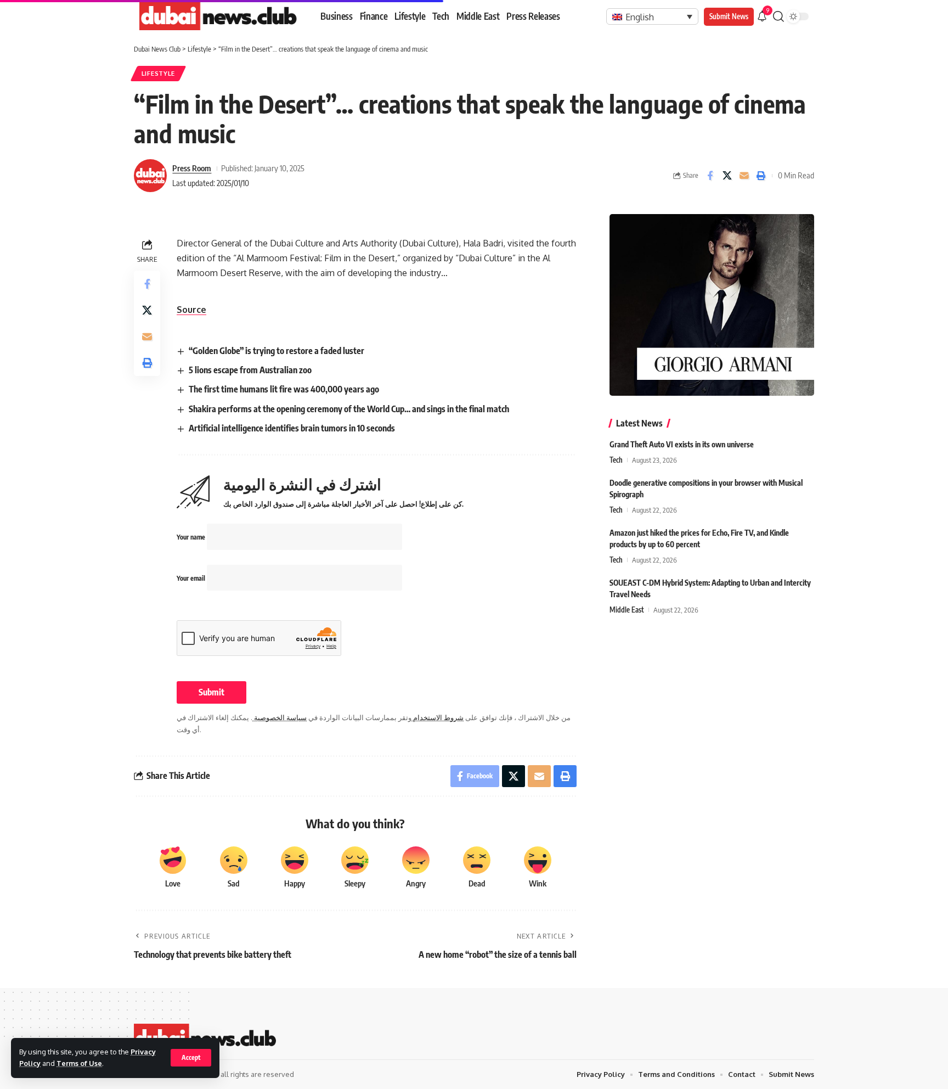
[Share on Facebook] (710, 175)
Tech (616, 460)
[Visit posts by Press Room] (150, 175)
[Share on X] (727, 175)
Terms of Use (79, 1063)
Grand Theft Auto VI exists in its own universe (682, 444)
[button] (191, 1057)
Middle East (627, 609)
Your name (192, 537)
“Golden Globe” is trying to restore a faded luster (276, 350)
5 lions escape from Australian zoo (250, 369)
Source (191, 309)
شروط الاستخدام (437, 717)
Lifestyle (158, 73)
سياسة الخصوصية (279, 717)
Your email (192, 578)
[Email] (744, 175)
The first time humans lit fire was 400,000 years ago (284, 389)
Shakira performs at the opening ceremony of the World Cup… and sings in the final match (349, 408)
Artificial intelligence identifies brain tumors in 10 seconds (292, 428)
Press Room (191, 168)
